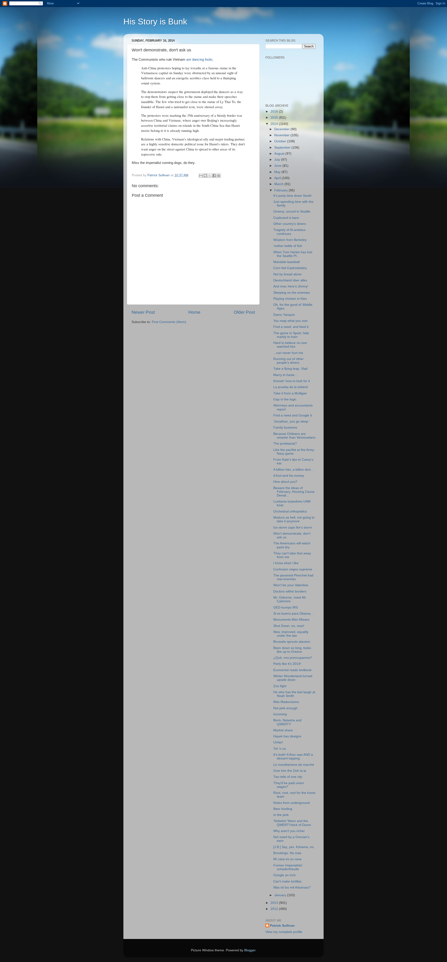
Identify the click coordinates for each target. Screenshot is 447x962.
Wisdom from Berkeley (290, 240)
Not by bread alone (287, 274)
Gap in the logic (284, 399)
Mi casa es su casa (287, 859)
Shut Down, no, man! (288, 626)
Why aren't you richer (289, 831)
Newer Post (143, 312)
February (281, 190)
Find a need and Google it (292, 415)
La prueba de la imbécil (290, 387)
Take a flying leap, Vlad (290, 368)
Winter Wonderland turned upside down (292, 678)
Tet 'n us (279, 748)
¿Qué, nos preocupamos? (292, 657)
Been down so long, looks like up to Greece (292, 649)
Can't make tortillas (287, 881)
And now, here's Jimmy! (290, 286)
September (282, 147)
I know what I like (285, 563)
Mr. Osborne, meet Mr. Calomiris (290, 599)
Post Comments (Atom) (169, 322)
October (280, 141)
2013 (275, 903)
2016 (275, 111)
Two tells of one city (287, 777)
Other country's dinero (289, 224)
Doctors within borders (289, 591)
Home (194, 312)
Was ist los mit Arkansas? (292, 887)
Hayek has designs (287, 736)
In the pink (281, 815)
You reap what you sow (290, 321)
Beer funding (282, 809)
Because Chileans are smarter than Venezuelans (294, 435)
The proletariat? (285, 443)
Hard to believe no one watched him (290, 344)
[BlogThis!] (205, 175)
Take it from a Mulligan (290, 393)
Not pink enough (285, 708)
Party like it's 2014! (287, 664)
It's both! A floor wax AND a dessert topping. (293, 756)
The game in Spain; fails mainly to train (291, 335)
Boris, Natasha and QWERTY (287, 722)
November (282, 135)
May (277, 172)
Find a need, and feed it (290, 327)
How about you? (285, 481)
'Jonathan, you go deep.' (291, 421)
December (282, 129)
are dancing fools (199, 59)
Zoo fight (279, 686)
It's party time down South (292, 195)
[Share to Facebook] (214, 175)
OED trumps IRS (285, 607)
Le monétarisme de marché (293, 764)
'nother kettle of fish (287, 246)
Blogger (249, 950)
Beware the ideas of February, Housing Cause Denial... (294, 491)
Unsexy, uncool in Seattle (291, 211)
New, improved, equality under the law (290, 633)
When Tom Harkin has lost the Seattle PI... (292, 254)
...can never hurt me (288, 353)
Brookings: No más (287, 853)
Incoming (280, 714)
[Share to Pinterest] (218, 175)
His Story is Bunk (155, 21)
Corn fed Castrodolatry (290, 268)
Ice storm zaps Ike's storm (292, 527)
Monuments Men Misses (291, 619)
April (278, 178)
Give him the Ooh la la (289, 770)
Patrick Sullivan (282, 925)
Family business (285, 427)
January (280, 895)
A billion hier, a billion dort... (293, 469)
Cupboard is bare (286, 218)
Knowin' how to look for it (291, 381)
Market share (283, 730)
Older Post (244, 312)
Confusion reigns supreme (292, 569)
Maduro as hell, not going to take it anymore (294, 519)
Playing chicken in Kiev (290, 298)
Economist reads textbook (292, 670)
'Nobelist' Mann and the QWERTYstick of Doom (292, 822)
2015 (275, 117)
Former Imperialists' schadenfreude (288, 867)
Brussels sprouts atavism (291, 641)
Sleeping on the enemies (291, 292)
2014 (275, 124)
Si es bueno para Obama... (293, 613)
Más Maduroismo (286, 702)
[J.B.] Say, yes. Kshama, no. (294, 847)
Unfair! (278, 742)
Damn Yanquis (284, 314)
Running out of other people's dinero (288, 360)
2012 (275, 909)
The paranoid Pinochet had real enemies (293, 577)
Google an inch (284, 875)
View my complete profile (283, 932)
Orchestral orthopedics (290, 511)
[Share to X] (209, 175)
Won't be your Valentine (290, 585)
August (279, 153)
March (279, 184)
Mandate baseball (286, 262)
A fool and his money (288, 475)
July (277, 159)
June (278, 165)
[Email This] (201, 175)
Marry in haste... (285, 375)
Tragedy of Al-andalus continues (289, 231)
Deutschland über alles (290, 280)
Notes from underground (291, 803)
